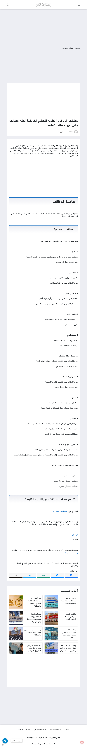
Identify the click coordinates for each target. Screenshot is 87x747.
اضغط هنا (64, 511)
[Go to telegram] (5, 740)
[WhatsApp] (43, 575)
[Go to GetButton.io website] (5, 745)
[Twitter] (29, 575)
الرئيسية (77, 48)
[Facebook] (71, 575)
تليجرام (75, 535)
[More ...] (16, 575)
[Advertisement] (43, 27)
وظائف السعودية (67, 48)
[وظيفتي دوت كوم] (43, 5)
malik (71, 132)
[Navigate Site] (78, 4)
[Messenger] (57, 575)
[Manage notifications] (82, 742)
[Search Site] (8, 4)
